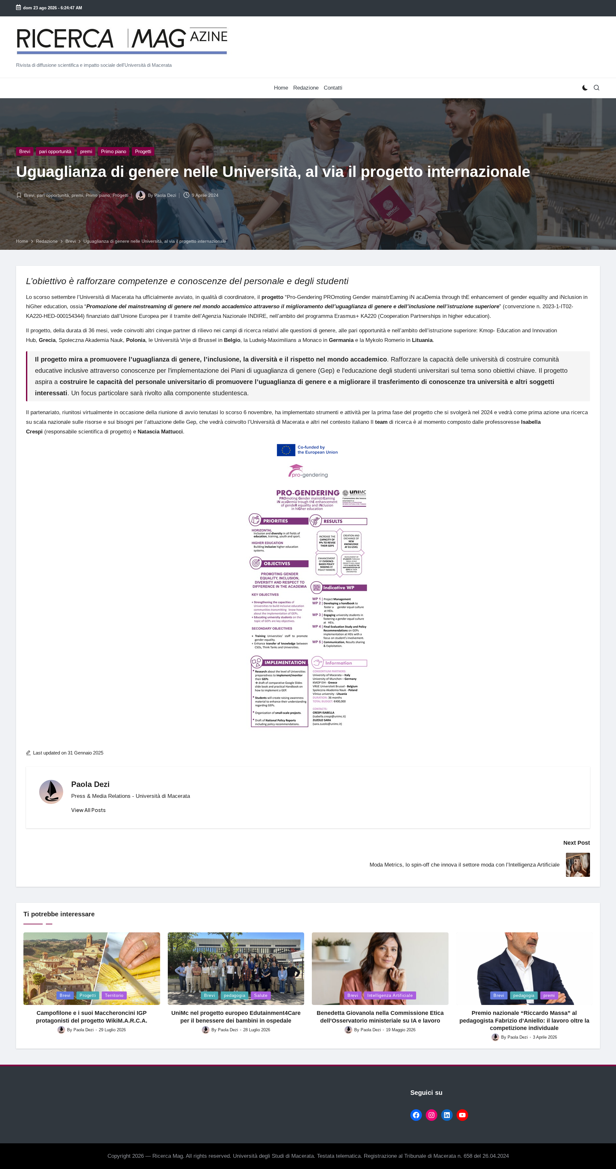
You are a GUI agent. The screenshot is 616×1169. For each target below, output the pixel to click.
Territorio (114, 995)
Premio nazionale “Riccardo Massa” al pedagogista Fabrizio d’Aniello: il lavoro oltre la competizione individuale (524, 1020)
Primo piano (113, 151)
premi (86, 151)
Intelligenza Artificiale (390, 995)
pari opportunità (55, 151)
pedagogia (234, 995)
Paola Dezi (90, 784)
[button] (88, 810)
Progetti (143, 151)
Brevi (24, 151)
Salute (261, 995)
